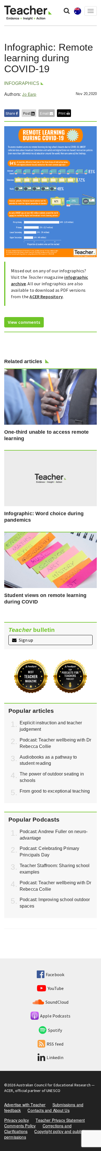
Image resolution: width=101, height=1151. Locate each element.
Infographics (21, 83)
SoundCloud (57, 1002)
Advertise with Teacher (25, 1104)
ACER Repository (46, 296)
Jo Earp (29, 94)
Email (45, 113)
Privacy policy (16, 1120)
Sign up (25, 640)
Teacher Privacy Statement (60, 1120)
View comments (24, 322)
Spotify (55, 1030)
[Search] (66, 10)
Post (27, 113)
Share (11, 113)
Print (62, 113)
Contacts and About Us (48, 1110)
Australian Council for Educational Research (53, 1084)
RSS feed (55, 1044)
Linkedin (55, 1057)
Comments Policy (20, 1126)
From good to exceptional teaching (55, 791)
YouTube (56, 988)
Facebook (55, 974)
